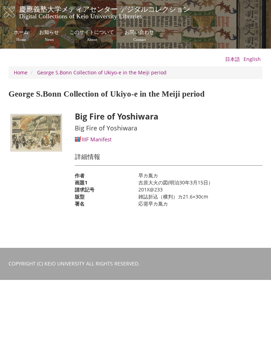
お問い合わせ (139, 36)
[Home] (16, 12)
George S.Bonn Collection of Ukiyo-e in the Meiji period (102, 72)
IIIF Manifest (97, 139)
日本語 (232, 59)
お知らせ (49, 36)
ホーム (21, 36)
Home (21, 72)
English (252, 59)
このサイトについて (92, 36)
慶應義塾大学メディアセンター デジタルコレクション (104, 11)
